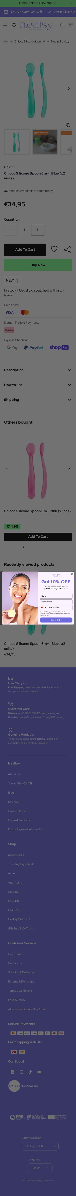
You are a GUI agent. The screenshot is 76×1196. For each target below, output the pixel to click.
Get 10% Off (56, 620)
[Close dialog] (71, 574)
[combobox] (43, 607)
